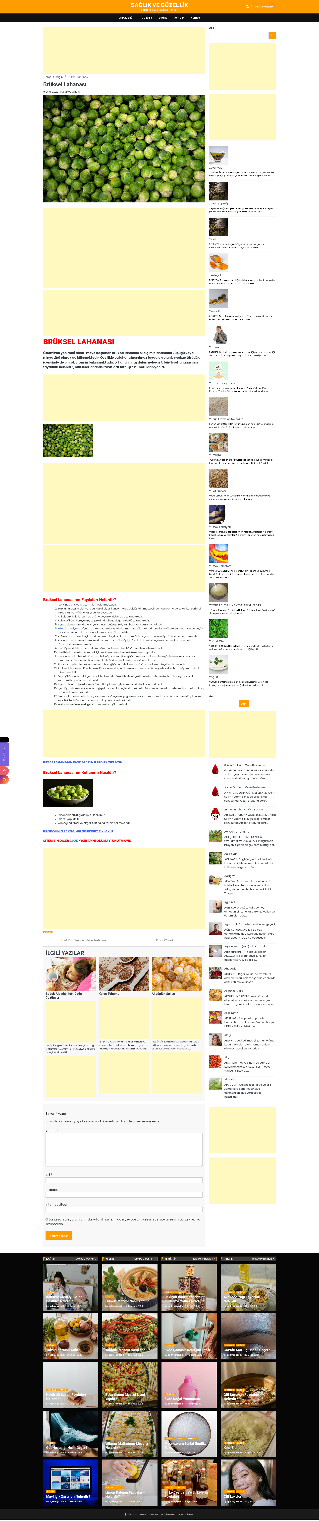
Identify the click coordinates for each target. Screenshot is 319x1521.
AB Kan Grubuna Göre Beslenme (245, 809)
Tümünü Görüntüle (84, 1258)
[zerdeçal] (218, 263)
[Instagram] (4, 779)
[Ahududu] (215, 973)
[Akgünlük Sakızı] (215, 996)
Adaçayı (229, 876)
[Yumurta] (218, 443)
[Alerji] (215, 1040)
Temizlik (178, 18)
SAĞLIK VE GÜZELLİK (159, 5)
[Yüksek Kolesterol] (218, 554)
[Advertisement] (124, 50)
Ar (272, 35)
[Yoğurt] (218, 665)
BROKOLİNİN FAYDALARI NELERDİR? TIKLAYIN (78, 831)
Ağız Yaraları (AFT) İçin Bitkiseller (245, 946)
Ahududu (230, 969)
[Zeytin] (218, 228)
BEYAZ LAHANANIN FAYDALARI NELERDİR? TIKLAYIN (82, 762)
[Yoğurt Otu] (218, 629)
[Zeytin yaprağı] (218, 192)
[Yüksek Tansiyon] (218, 515)
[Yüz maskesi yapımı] (218, 371)
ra (211, 696)
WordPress (187, 1514)
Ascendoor (157, 1514)
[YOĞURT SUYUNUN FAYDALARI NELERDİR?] (218, 593)
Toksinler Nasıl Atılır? (63, 1350)
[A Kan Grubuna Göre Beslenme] (215, 792)
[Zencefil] (218, 299)
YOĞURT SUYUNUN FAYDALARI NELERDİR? (235, 605)
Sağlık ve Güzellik (263, 6)
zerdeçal (215, 275)
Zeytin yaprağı (218, 203)
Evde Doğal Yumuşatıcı (182, 1399)
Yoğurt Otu (216, 641)
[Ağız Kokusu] (215, 907)
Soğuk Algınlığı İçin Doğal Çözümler (64, 995)
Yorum (52, 1131)
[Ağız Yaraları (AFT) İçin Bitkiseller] (215, 951)
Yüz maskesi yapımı (222, 383)
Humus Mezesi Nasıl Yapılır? (127, 1301)
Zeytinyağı (216, 168)
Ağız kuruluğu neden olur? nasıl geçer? (249, 924)
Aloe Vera (230, 1079)
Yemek (195, 18)
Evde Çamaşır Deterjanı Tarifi (187, 1350)
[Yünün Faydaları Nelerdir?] (218, 407)
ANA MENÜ (126, 18)
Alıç (226, 1057)
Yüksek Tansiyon (220, 527)
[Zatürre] (218, 335)
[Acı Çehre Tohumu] (215, 836)
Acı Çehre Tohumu (236, 832)
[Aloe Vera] (215, 1084)
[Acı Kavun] (215, 859)
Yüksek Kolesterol (220, 566)
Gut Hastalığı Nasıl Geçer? (66, 1448)
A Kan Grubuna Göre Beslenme (245, 787)
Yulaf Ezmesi (217, 491)
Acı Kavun (230, 854)
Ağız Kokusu (232, 902)
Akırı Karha (231, 1013)
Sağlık (163, 18)
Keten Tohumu (109, 994)
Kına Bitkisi (232, 1448)
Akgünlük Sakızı (163, 994)
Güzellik (147, 18)
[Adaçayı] (215, 881)
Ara (211, 28)
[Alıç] (215, 1062)
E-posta (53, 1190)
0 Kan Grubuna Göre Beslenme (244, 765)
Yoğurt (213, 677)
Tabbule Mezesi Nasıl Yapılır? (128, 1350)
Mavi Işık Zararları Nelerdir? (68, 1496)
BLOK (73, 841)
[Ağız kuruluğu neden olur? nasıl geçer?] (215, 929)
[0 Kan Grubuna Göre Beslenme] (215, 770)
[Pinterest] (4, 770)
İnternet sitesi (56, 1204)
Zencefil (214, 311)
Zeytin (213, 239)
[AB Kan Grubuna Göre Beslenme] (215, 814)
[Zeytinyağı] (218, 156)
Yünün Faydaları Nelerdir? (226, 419)
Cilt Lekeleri (233, 1496)
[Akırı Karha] (215, 1018)
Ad (49, 1175)
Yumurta (215, 455)
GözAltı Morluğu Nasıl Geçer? (247, 1350)
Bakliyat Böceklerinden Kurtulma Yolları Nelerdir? (184, 1299)
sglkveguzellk (71, 92)
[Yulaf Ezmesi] (218, 479)
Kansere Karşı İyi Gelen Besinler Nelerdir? (64, 1299)
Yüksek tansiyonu (69, 628)
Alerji (227, 1035)
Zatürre (214, 347)
